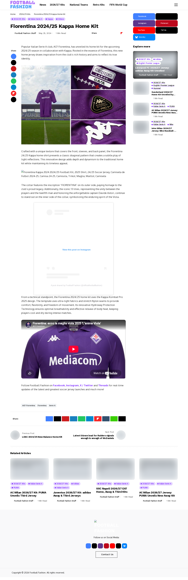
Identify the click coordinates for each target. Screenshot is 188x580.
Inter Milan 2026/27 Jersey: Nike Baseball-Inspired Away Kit (163, 129)
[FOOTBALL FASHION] (22, 4)
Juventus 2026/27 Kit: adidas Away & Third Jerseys (72, 494)
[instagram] (100, 545)
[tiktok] (118, 545)
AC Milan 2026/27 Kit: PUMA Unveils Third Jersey (28, 494)
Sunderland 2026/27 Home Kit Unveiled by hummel (162, 93)
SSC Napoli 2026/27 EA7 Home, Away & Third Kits (111, 490)
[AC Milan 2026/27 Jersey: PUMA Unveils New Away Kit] (141, 109)
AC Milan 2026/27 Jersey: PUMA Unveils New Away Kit (165, 111)
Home (13, 14)
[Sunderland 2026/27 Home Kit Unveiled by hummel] (141, 88)
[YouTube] (112, 545)
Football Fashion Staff (25, 33)
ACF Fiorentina (28, 405)
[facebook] (88, 545)
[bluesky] (124, 545)
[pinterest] (106, 545)
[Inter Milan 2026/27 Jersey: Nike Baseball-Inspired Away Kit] (141, 127)
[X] (167, 16)
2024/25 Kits (24, 14)
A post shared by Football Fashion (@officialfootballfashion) (76, 285)
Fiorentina (42, 405)
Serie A (52, 405)
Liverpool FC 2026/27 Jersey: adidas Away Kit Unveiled (152, 69)
